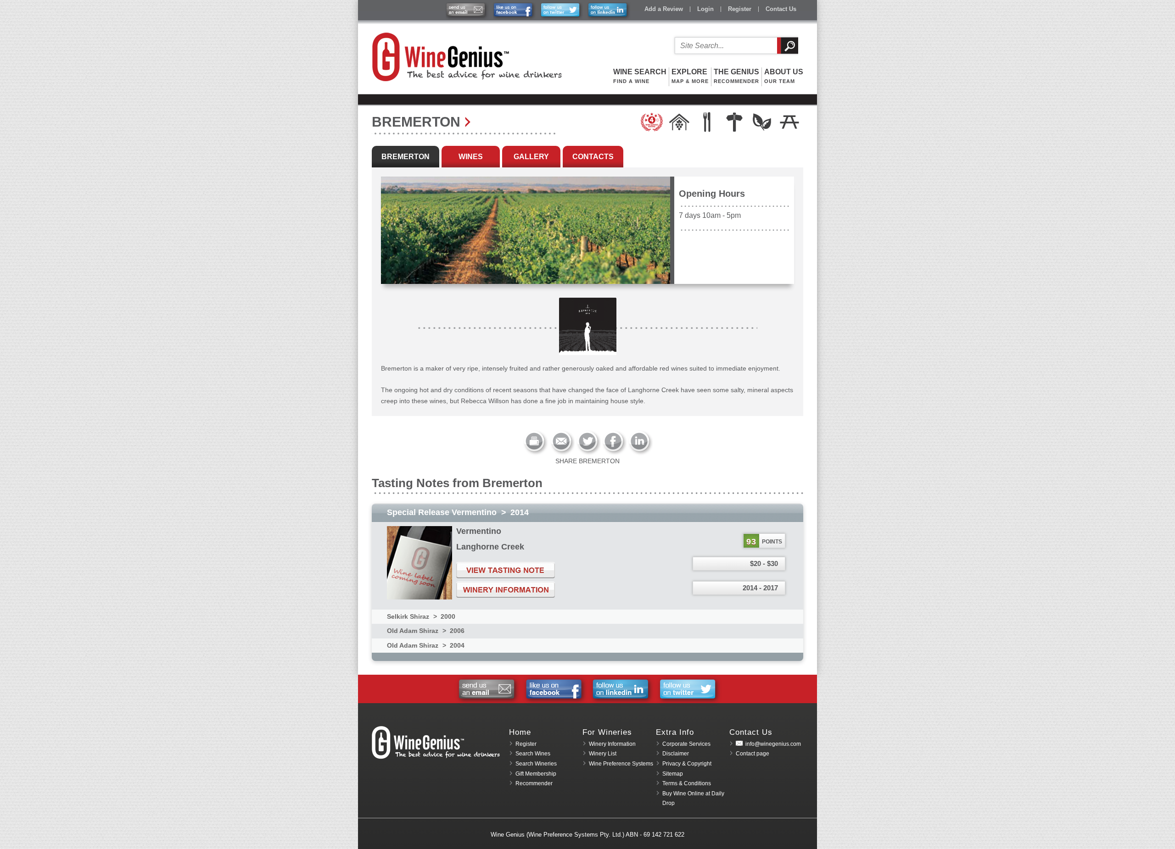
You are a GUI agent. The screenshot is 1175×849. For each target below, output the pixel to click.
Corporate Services (686, 744)
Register (739, 9)
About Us (783, 76)
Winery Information (612, 744)
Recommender (534, 783)
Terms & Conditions (686, 783)
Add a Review (663, 9)
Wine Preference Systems (621, 763)
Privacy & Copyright (686, 763)
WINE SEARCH (639, 76)
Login (705, 9)
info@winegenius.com (773, 744)
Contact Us (781, 9)
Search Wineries (536, 763)
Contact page (752, 753)
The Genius (736, 76)
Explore (690, 76)
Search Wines (532, 753)
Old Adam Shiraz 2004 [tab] (425, 645)
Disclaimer (675, 753)
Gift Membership (535, 774)
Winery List (602, 753)
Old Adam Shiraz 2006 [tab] (425, 630)
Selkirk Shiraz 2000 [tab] (421, 616)
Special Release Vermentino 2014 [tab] (458, 512)
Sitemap (672, 774)
